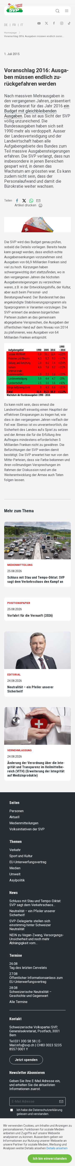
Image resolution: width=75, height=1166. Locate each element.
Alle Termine (18, 1002)
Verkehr (15, 850)
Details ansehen (57, 1148)
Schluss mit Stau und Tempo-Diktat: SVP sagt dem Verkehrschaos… (35, 903)
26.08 (13, 964)
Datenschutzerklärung (47, 1110)
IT (22, 25)
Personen (16, 811)
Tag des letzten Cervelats (28, 968)
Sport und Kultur (20, 856)
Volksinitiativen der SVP (27, 829)
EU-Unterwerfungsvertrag (27, 862)
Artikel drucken (25, 205)
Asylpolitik (17, 880)
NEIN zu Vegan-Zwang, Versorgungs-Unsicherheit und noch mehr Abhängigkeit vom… (36, 939)
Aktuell (14, 817)
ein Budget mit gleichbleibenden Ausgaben (36, 110)
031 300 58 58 (25, 1041)
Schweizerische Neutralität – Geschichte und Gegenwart (30, 994)
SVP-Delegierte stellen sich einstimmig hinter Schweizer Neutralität (30, 925)
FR (14, 25)
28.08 (13, 988)
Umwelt (14, 874)
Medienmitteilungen (23, 823)
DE (6, 25)
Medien (14, 868)
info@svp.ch (25, 1045)
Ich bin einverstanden (50, 1159)
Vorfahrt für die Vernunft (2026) (30, 616)
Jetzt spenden (26, 1060)
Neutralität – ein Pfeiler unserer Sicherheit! (30, 689)
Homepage (10, 32)
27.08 (13, 974)
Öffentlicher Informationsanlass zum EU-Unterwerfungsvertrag (36, 980)
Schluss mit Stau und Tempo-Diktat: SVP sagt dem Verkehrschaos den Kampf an (36, 579)
